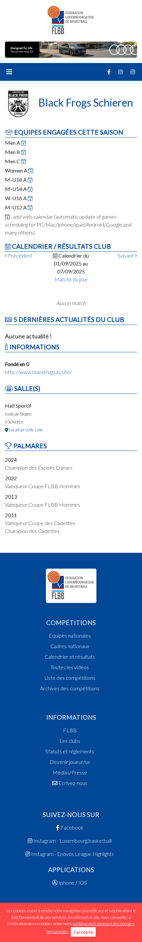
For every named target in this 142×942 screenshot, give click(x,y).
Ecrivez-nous (72, 783)
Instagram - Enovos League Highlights (72, 854)
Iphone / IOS (72, 882)
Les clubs (69, 741)
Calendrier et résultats (70, 656)
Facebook (71, 827)
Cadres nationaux (69, 646)
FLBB (70, 730)
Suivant (126, 255)
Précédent (19, 255)
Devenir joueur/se (70, 762)
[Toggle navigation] (9, 71)
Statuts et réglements (69, 751)
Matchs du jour (71, 279)
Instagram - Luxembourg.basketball (72, 840)
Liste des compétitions (69, 678)
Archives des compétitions (69, 688)
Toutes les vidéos (70, 667)
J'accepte (83, 932)
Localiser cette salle (25, 429)
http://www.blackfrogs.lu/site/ (38, 372)
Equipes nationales (70, 635)
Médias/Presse (70, 772)
